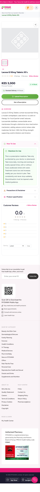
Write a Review (33, 76)
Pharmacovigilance (24, 402)
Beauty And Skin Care (9, 331)
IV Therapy (5, 347)
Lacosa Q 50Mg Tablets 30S (10, 15)
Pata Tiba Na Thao (7, 364)
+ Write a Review (31, 205)
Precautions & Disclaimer (16, 190)
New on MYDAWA (8, 357)
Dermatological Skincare (10, 334)
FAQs (20, 389)
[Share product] (35, 24)
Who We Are (6, 389)
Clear (28, 246)
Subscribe (33, 276)
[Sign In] (36, 8)
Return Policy (22, 399)
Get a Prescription (20, 102)
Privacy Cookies (7, 402)
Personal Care (6, 367)
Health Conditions (8, 344)
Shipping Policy (23, 395)
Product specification (15, 197)
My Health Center (8, 421)
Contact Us (21, 392)
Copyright (5, 408)
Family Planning (7, 338)
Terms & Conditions (8, 399)
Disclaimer (5, 405)
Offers (4, 360)
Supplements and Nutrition (11, 377)
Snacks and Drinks (8, 373)
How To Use (11, 144)
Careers (4, 395)
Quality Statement (8, 392)
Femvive (4, 341)
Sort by (5, 245)
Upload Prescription (21, 96)
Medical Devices (7, 351)
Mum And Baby (7, 354)
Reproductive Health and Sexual (12, 370)
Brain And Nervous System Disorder (13, 13)
